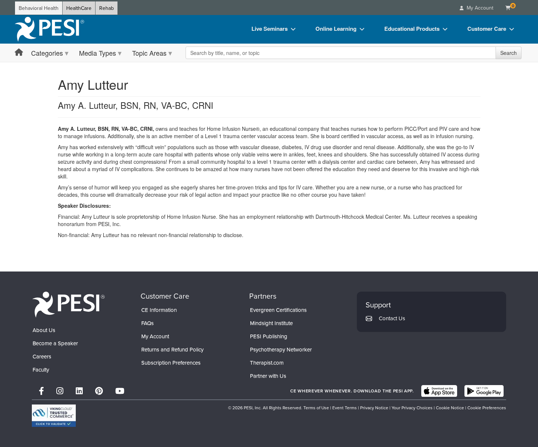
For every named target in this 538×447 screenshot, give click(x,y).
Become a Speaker (55, 343)
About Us (44, 330)
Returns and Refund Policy (172, 349)
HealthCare (78, 8)
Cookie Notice (450, 407)
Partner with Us (268, 376)
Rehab (106, 8)
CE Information (159, 310)
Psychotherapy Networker (281, 349)
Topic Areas (149, 53)
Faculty (41, 369)
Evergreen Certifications (278, 310)
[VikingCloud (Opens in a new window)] (54, 415)
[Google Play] (484, 391)
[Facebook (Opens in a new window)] (41, 390)
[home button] (19, 52)
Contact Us (392, 318)
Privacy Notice (374, 407)
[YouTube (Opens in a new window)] (119, 390)
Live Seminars (269, 29)
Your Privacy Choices (412, 407)
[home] (49, 29)
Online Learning (335, 29)
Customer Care (486, 29)
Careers (42, 356)
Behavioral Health (39, 8)
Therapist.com (267, 362)
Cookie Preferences (486, 407)
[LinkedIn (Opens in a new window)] (79, 390)
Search (508, 52)
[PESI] (68, 304)
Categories (47, 53)
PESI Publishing (268, 336)
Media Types (97, 53)
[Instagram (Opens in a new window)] (60, 390)
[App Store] (439, 391)
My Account (155, 336)
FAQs (147, 323)
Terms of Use (316, 407)
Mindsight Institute (271, 323)
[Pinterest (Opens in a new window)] (99, 390)
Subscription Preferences (171, 362)
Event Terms (344, 407)
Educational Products (412, 29)
